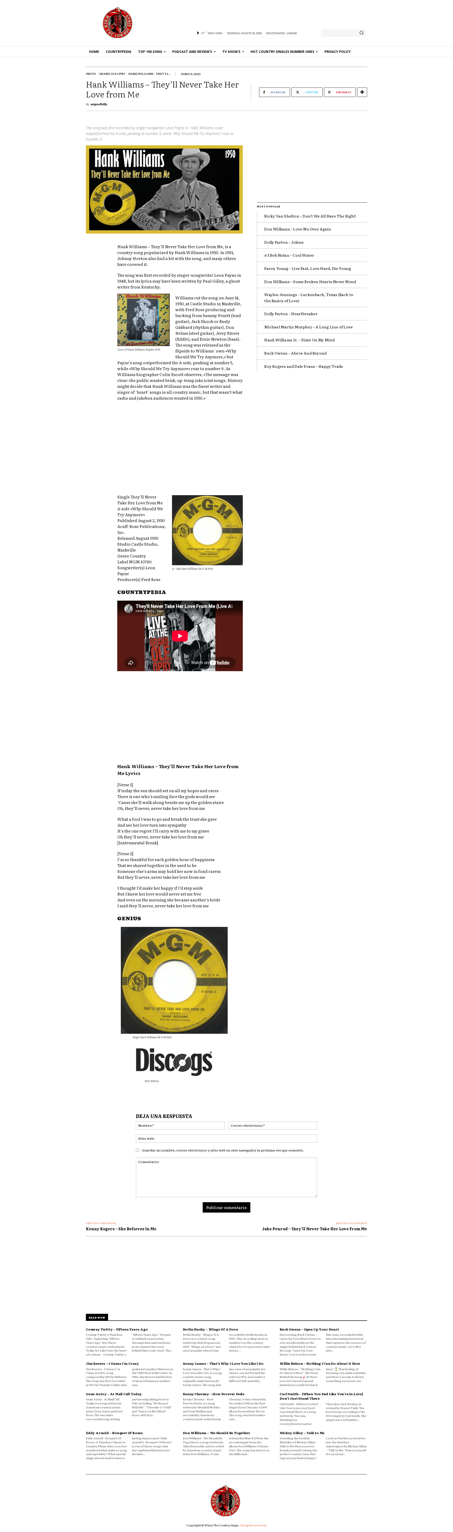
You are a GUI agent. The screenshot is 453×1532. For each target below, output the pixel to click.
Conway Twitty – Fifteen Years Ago (117, 1329)
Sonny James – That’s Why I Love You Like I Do (223, 1363)
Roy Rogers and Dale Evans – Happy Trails (303, 366)
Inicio (91, 73)
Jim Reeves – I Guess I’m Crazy (112, 1363)
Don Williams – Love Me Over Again (297, 229)
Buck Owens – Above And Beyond (295, 353)
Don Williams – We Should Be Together (216, 1432)
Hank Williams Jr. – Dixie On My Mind (299, 340)
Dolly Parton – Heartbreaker (290, 313)
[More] (362, 92)
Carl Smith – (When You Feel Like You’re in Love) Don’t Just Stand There (321, 1396)
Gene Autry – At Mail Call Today (114, 1393)
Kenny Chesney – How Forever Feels (213, 1393)
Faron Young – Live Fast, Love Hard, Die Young (307, 268)
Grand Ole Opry (112, 73)
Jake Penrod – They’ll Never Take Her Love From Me (314, 1228)
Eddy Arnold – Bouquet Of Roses (114, 1432)
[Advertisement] (180, 448)
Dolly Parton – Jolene (284, 242)
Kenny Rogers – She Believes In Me (121, 1228)
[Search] (361, 33)
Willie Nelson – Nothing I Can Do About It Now (320, 1363)
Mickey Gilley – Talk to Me (302, 1432)
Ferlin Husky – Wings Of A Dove (210, 1329)
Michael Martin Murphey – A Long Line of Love (308, 327)
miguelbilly (99, 104)
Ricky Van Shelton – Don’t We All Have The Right (310, 216)
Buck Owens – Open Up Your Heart (309, 1329)
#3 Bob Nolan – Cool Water (289, 255)
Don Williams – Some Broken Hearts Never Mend (310, 281)
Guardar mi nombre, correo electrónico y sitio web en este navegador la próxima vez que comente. (223, 1150)
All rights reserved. (253, 1525)
